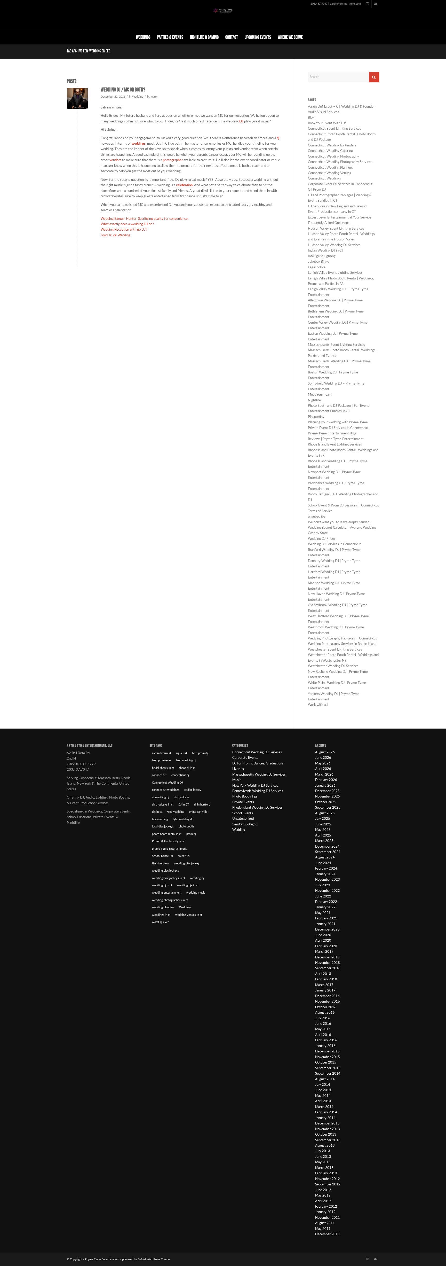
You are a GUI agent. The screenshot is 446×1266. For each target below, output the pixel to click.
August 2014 (325, 1079)
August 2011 (325, 1223)
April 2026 (323, 769)
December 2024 (327, 846)
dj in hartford (202, 804)
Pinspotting (316, 417)
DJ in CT (183, 804)
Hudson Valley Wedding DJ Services (334, 245)
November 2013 (327, 1129)
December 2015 (327, 1051)
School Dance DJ (162, 856)
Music (236, 780)
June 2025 (323, 824)
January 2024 (325, 874)
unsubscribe (316, 516)
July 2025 (322, 818)
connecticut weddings (165, 789)
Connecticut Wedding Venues (329, 173)
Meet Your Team (320, 394)
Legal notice (316, 267)
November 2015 (327, 1057)
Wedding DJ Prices (322, 539)
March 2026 (324, 774)
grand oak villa (198, 811)
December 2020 (327, 929)
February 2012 (326, 1206)
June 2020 (323, 935)
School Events (242, 813)
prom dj (191, 834)
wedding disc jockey (187, 863)
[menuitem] (143, 37)
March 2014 (324, 1107)
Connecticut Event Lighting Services (334, 128)
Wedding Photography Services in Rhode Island (342, 644)
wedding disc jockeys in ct (168, 878)
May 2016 (323, 1029)
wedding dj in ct (162, 885)
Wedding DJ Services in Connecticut (334, 544)
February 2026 (326, 780)
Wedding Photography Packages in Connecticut (342, 638)
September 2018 (327, 968)
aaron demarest (161, 753)
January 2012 (325, 1212)
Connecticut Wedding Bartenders (332, 145)
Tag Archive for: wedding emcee (88, 51)
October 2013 (325, 1134)
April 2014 (323, 1101)
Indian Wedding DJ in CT (326, 250)
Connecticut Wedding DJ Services (257, 752)
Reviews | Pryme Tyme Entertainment (336, 439)
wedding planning (163, 907)
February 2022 (326, 902)
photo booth (186, 826)
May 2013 (323, 1162)
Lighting (238, 769)
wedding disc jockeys (165, 870)
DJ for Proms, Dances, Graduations (258, 763)
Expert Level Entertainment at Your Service (339, 217)
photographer (173, 160)
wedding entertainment (166, 892)
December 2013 (327, 1123)
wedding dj (197, 878)
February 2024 (326, 868)
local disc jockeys (163, 826)
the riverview (160, 863)
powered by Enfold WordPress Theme (146, 1259)
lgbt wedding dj (183, 819)
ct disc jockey (192, 789)
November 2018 (327, 963)
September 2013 (327, 1140)
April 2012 (323, 1201)
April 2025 (323, 835)
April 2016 (323, 1035)
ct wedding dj (160, 797)
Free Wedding (175, 811)
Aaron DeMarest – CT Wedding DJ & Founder (341, 106)
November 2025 (327, 796)
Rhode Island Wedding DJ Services (257, 807)
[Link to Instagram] (367, 4)
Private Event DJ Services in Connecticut (338, 428)
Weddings (185, 907)
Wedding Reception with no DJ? (124, 229)
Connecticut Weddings (324, 178)
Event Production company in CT (332, 212)
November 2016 (327, 1001)
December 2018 (327, 957)
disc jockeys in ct (162, 804)
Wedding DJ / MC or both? (123, 90)
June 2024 (323, 863)
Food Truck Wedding (115, 235)
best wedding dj (186, 760)
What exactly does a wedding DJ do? (127, 224)
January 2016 (325, 1046)
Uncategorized (243, 818)
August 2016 (325, 1012)
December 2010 (327, 1234)
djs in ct (157, 811)
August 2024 (325, 857)
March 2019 (324, 952)
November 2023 (327, 879)
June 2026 (323, 758)
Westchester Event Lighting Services (335, 649)
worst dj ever (160, 922)
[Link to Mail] (375, 4)
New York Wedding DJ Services (255, 785)
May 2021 (323, 913)
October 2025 (325, 802)
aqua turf (181, 753)
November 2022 (327, 891)
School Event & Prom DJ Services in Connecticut (343, 505)
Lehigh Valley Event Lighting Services (335, 273)
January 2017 (325, 990)
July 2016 (322, 1018)
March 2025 (324, 841)
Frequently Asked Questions (328, 223)
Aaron (154, 97)
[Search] (309, 37)
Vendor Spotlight (244, 824)
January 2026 (325, 785)
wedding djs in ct (187, 885)
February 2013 (326, 1173)
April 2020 (323, 940)
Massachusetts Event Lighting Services (336, 345)
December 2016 (327, 996)
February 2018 (326, 979)
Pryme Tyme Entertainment (102, 1259)
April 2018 (323, 974)
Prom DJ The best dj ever (168, 841)
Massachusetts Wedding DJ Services (259, 774)
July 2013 (322, 1151)
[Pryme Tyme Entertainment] (223, 19)
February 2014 (326, 1112)
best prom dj (200, 753)
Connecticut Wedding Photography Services (340, 162)
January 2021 (325, 924)
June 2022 (323, 896)
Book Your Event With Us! (327, 123)
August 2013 (325, 1145)
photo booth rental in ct (166, 834)
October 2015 (325, 1062)
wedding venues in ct (188, 914)
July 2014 (322, 1085)
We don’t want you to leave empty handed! (339, 522)
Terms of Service (320, 511)
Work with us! (318, 705)
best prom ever (161, 760)
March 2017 (324, 985)
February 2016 (326, 1040)
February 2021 (326, 918)
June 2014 (323, 1090)
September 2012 (327, 1184)
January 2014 (325, 1118)
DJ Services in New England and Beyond (337, 206)
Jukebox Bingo (318, 261)
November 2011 (327, 1218)
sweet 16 (183, 856)
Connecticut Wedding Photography (333, 156)
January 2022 (325, 907)
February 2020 (326, 946)
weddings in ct (161, 914)
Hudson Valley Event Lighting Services (336, 228)
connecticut (159, 775)
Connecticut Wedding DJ (167, 782)
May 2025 (323, 830)
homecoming (160, 819)
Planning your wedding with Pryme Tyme (338, 422)
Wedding (137, 97)
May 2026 (323, 763)
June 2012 (323, 1190)
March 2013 (324, 1168)
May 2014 (323, 1096)
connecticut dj (180, 775)
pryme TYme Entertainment (169, 848)
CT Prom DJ (317, 189)
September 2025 (327, 807)
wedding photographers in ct (170, 900)
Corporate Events (245, 758)
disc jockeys (181, 797)
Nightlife (314, 400)
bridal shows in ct (163, 768)
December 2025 (327, 791)
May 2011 (323, 1229)
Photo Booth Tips (245, 796)
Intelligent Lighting (322, 256)
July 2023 (322, 885)
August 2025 (325, 813)
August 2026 (325, 752)
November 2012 (327, 1179)
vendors (115, 160)
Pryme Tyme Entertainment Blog (332, 433)
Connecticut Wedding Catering (330, 151)
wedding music (195, 892)
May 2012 (323, 1195)
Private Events (243, 802)
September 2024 (327, 852)
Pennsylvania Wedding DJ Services (257, 791)
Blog (311, 117)
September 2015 (327, 1068)
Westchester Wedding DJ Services (333, 666)
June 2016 (323, 1024)
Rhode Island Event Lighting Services (335, 444)
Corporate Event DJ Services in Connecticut (340, 184)
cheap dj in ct (187, 768)
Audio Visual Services (323, 112)
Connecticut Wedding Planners (330, 167)
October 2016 (325, 1007)
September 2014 (327, 1073)
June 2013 (323, 1157)
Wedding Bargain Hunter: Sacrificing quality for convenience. (144, 219)
